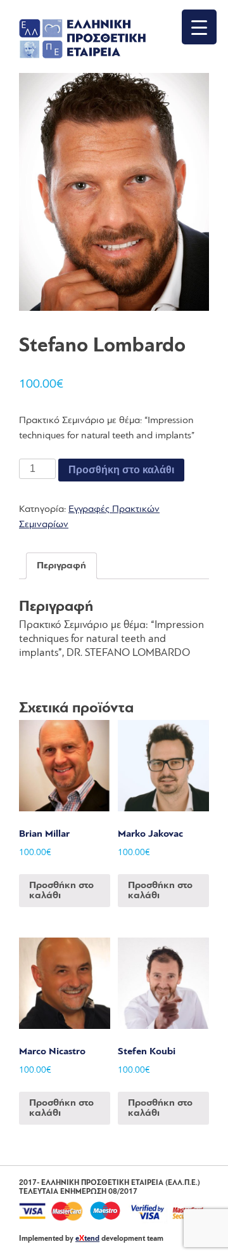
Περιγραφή (61, 566)
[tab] (61, 566)
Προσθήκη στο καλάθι (121, 469)
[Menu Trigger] (199, 27)
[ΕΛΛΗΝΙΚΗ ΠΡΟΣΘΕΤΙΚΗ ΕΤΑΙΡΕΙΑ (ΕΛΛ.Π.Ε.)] (82, 56)
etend (87, 1239)
